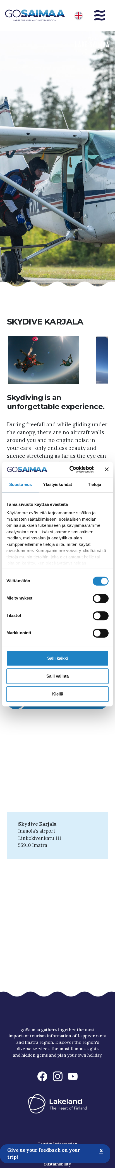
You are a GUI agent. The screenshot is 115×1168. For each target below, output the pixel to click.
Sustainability (57, 1164)
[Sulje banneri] (107, 469)
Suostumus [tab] (20, 484)
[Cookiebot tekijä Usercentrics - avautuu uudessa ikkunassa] (71, 469)
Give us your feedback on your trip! (43, 1153)
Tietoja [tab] (94, 484)
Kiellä (57, 694)
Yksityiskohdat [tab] (57, 484)
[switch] (101, 598)
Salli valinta (57, 676)
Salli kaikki (57, 658)
